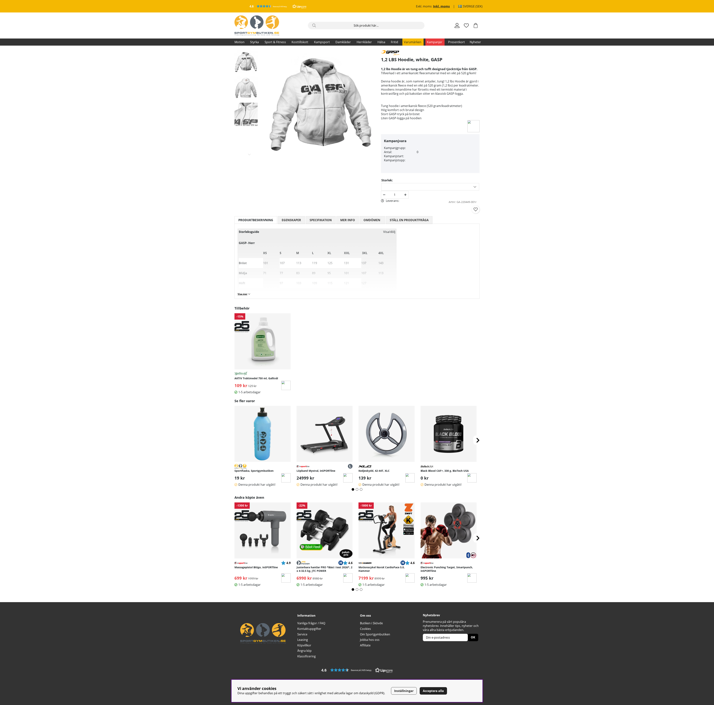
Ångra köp (304, 651)
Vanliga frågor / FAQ (311, 623)
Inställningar (404, 691)
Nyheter (475, 42)
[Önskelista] (466, 25)
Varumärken (412, 42)
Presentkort (456, 42)
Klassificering (306, 656)
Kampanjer (434, 42)
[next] (478, 440)
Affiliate (365, 645)
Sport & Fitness (275, 42)
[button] (277, 6)
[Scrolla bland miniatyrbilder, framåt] (249, 154)
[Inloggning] (457, 25)
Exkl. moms (424, 6)
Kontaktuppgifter (309, 629)
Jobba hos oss (369, 640)
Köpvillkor (304, 645)
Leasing (302, 640)
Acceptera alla (433, 691)
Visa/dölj (389, 232)
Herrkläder (364, 42)
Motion (239, 42)
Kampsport (322, 42)
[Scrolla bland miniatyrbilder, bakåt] (249, 53)
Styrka (254, 42)
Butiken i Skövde (371, 623)
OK (473, 637)
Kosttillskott (300, 42)
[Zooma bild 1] (321, 104)
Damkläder (343, 42)
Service (302, 634)
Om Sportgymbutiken (375, 634)
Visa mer (242, 294)
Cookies (365, 629)
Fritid (394, 42)
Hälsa (381, 42)
